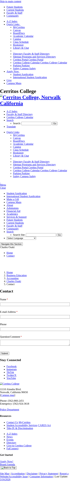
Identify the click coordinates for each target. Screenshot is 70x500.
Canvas (17, 30)
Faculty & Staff (14, 12)
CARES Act (44, 425)
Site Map (4, 473)
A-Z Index (12, 21)
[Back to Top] (8, 468)
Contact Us (12, 422)
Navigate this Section (11, 244)
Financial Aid (13, 211)
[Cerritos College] (9, 383)
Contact (10, 255)
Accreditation (18, 473)
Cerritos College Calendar (40, 62)
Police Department (9, 409)
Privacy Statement (48, 473)
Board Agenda (7, 464)
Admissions (13, 208)
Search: (17, 123)
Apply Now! (6, 461)
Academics (12, 214)
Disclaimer (32, 473)
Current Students (15, 10)
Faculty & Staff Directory (31, 53)
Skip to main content (10, 1)
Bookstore (18, 45)
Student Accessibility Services (22, 425)
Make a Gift (13, 199)
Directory (11, 442)
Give (9, 80)
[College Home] (35, 103)
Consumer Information (41, 476)
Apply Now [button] (13, 71)
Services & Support (17, 217)
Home (10, 252)
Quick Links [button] (14, 24)
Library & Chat (21, 47)
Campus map (7, 395)
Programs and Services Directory (34, 56)
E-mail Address (13, 311)
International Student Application (30, 77)
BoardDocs (19, 33)
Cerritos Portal (28, 59)
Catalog (17, 39)
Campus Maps (14, 83)
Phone (3, 324)
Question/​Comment (15, 336)
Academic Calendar (23, 36)
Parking (21, 65)
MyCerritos (19, 27)
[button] (10, 120)
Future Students (15, 7)
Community (13, 15)
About (10, 205)
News (10, 436)
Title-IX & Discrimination (20, 428)
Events (10, 439)
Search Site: (19, 234)
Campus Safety (24, 68)
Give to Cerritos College (19, 445)
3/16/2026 (5, 479)
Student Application (23, 74)
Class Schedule (21, 42)
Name (8, 299)
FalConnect (12, 448)
